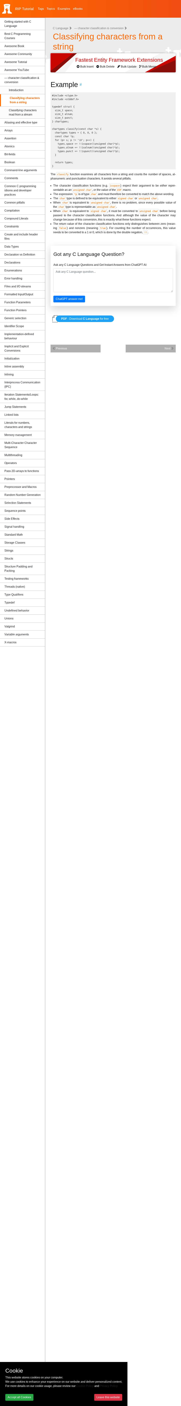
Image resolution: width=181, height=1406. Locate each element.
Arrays (8, 130)
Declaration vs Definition (19, 254)
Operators (10, 463)
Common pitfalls (14, 202)
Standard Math (13, 534)
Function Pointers (15, 310)
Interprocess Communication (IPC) (22, 384)
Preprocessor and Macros (20, 486)
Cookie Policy (85, 1385)
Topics (51, 8)
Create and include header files (21, 236)
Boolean (9, 162)
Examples (64, 8)
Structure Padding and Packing (18, 568)
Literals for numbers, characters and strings (18, 424)
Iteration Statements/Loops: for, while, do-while (21, 396)
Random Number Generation (22, 494)
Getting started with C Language (17, 23)
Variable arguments (16, 634)
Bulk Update (128, 66)
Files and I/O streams (17, 286)
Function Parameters (17, 302)
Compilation (12, 210)
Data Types (11, 246)
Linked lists (11, 414)
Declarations (12, 262)
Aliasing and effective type (20, 122)
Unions (8, 618)
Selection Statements (17, 502)
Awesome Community (18, 54)
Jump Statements (15, 406)
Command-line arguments (20, 170)
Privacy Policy (109, 1385)
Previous (61, 348)
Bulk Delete (107, 66)
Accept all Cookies (19, 1397)
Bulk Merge (149, 66)
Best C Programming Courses (17, 36)
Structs (8, 558)
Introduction (16, 90)
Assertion (10, 138)
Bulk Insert (87, 66)
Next (168, 348)
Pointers (9, 478)
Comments (11, 178)
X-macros (10, 642)
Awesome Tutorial (15, 61)
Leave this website (108, 1397)
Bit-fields (9, 154)
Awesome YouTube (16, 69)
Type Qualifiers (13, 594)
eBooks (78, 8)
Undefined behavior (16, 610)
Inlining (9, 374)
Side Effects (11, 518)
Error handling (13, 278)
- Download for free (85, 318)
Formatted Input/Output (18, 294)
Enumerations (13, 270)
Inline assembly (14, 366)
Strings (8, 550)
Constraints (11, 226)
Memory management (18, 434)
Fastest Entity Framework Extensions (119, 60)
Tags (41, 8)
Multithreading (13, 455)
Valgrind (9, 626)
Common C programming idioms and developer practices (20, 190)
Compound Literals (16, 218)
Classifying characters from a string (25, 100)
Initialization (11, 358)
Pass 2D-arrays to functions (21, 470)
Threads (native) (14, 586)
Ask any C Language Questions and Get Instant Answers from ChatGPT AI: (100, 264)
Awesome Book (14, 46)
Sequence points (15, 510)
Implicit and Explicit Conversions (16, 348)
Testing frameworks (16, 578)
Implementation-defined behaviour (19, 336)
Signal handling (14, 526)
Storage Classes (14, 542)
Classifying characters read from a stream (23, 112)
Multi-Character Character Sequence (20, 445)
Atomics (9, 146)
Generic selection (15, 318)
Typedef (9, 602)
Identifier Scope (14, 326)
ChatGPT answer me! (69, 298)
